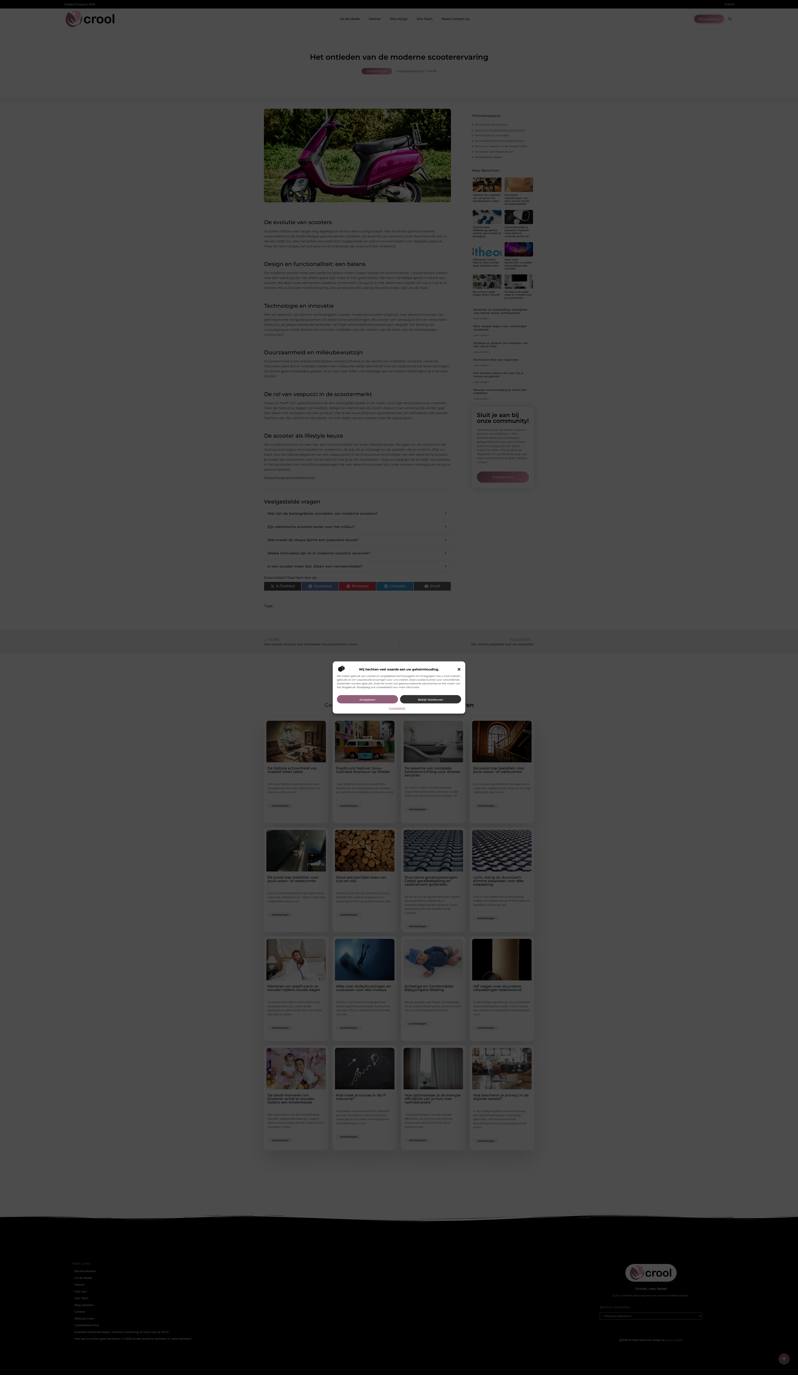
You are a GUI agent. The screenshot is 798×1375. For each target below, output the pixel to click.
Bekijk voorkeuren (430, 699)
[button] (459, 669)
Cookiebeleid (397, 708)
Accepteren (367, 699)
